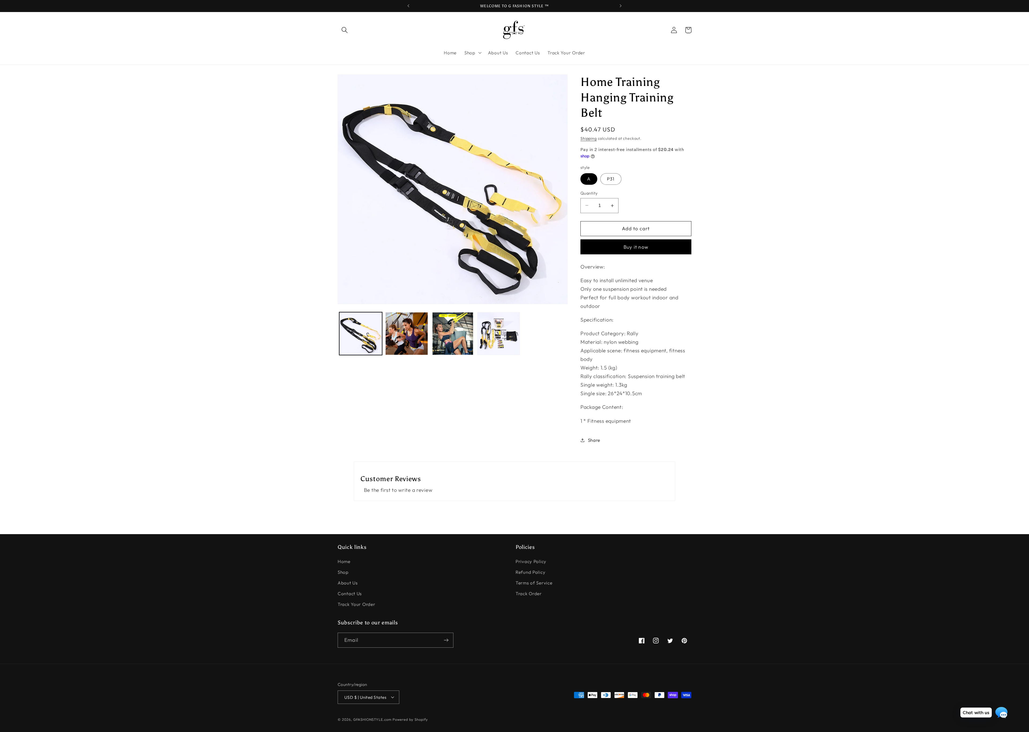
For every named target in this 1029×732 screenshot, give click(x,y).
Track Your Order (356, 604)
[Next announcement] (621, 6)
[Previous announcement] (408, 6)
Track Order (529, 593)
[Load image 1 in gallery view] (360, 333)
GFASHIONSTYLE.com (372, 719)
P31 (611, 179)
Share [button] (594, 440)
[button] (345, 30)
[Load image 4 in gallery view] (498, 333)
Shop (343, 572)
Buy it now (636, 247)
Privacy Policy (531, 561)
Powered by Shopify (410, 719)
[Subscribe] (446, 640)
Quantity (589, 193)
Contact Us (350, 593)
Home (344, 561)
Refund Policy (530, 572)
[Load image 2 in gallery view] (406, 333)
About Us (348, 583)
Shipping (588, 138)
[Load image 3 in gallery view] (452, 333)
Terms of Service (534, 583)
